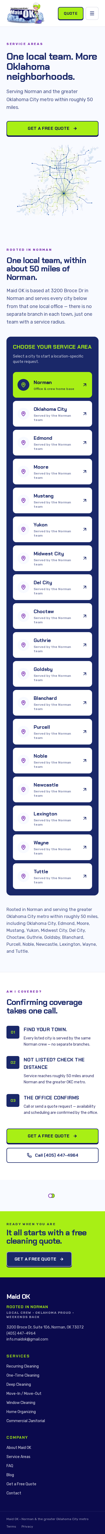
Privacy (27, 1526)
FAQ (9, 1466)
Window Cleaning (20, 1402)
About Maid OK (18, 1447)
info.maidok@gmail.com (27, 1339)
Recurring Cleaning (22, 1366)
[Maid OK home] (25, 13)
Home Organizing (21, 1412)
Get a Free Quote (48, 128)
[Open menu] (92, 13)
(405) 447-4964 (21, 1333)
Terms (11, 1526)
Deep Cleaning (18, 1384)
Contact (13, 1493)
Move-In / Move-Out (23, 1393)
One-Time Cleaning (22, 1375)
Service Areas (18, 1457)
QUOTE (71, 13)
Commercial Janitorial (25, 1421)
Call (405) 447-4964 (56, 1155)
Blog (10, 1475)
